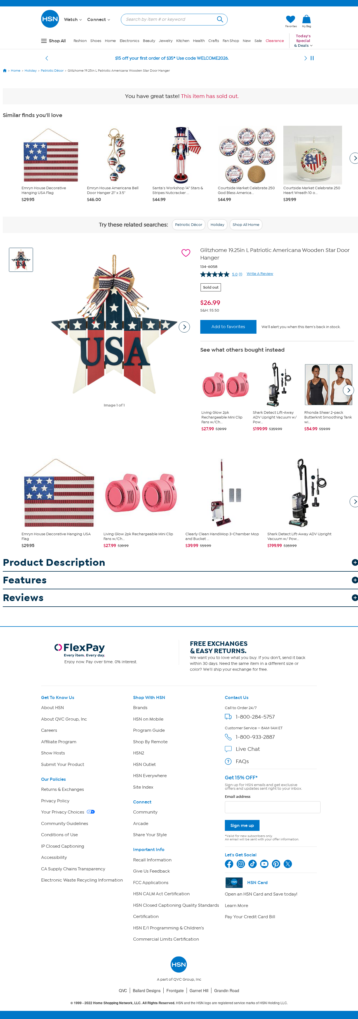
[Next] (305, 58)
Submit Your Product (62, 764)
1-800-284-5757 (255, 717)
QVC (123, 990)
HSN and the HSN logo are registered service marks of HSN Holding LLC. (179, 1003)
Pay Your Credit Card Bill (250, 916)
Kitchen (182, 40)
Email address (237, 796)
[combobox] (172, 19)
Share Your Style (150, 834)
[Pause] (312, 58)
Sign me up (242, 825)
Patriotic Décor (188, 224)
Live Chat (248, 749)
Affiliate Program (58, 741)
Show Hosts (53, 753)
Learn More (236, 905)
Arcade (140, 823)
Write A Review (260, 273)
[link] (306, 21)
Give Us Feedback (151, 871)
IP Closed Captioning (62, 846)
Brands (140, 707)
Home (110, 40)
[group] (277, 303)
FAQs (242, 761)
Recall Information (152, 860)
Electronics (129, 40)
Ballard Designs (147, 990)
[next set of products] (348, 390)
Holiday (217, 224)
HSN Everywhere (150, 775)
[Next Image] (184, 327)
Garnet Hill (199, 990)
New (247, 40)
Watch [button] (71, 19)
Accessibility (54, 857)
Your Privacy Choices (63, 812)
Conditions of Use (59, 834)
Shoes (95, 40)
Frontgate (175, 990)
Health (198, 40)
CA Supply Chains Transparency (73, 868)
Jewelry (165, 40)
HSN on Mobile (148, 719)
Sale (258, 40)
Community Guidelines (64, 823)
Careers (49, 730)
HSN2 (138, 753)
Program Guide (149, 730)
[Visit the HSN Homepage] (50, 26)
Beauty (149, 40)
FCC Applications (150, 882)
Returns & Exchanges (62, 789)
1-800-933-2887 (255, 737)
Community (145, 812)
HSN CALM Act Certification (161, 893)
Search (219, 18)
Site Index (143, 787)
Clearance (275, 40)
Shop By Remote (150, 741)
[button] (254, 21)
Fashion (80, 40)
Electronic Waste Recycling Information (82, 880)
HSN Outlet (144, 764)
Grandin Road (226, 990)
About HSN (52, 707)
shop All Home (246, 224)
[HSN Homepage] (5, 70)
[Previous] (46, 58)
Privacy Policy (55, 800)
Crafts (213, 40)
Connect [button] (97, 19)
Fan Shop (231, 40)
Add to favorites (228, 326)
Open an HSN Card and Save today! (261, 894)
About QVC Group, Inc (64, 719)
